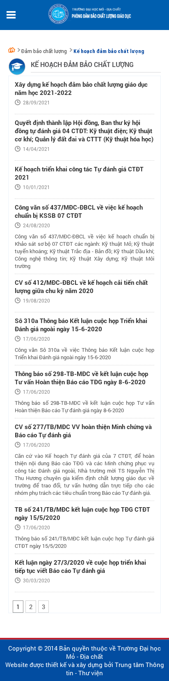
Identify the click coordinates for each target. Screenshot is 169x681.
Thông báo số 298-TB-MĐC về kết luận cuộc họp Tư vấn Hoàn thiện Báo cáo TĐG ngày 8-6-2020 (81, 377)
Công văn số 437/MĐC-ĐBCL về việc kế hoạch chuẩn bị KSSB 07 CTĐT (79, 211)
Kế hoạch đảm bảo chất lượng (108, 51)
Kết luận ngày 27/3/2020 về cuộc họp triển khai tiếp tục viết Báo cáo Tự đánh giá (80, 566)
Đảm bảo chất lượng (44, 51)
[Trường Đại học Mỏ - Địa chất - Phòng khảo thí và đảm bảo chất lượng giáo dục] (12, 49)
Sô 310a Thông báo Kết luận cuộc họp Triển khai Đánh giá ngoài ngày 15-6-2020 (81, 324)
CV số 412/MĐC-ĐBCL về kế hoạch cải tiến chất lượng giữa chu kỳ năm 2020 (81, 286)
